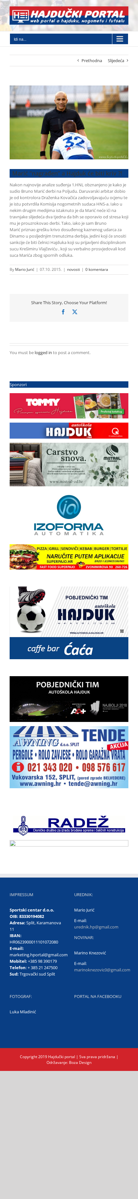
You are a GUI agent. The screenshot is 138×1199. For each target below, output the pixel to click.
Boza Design (79, 1062)
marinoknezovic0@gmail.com (102, 970)
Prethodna (92, 60)
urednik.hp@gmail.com (96, 927)
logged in (43, 352)
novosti (73, 269)
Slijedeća (116, 60)
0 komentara (96, 269)
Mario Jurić (24, 269)
